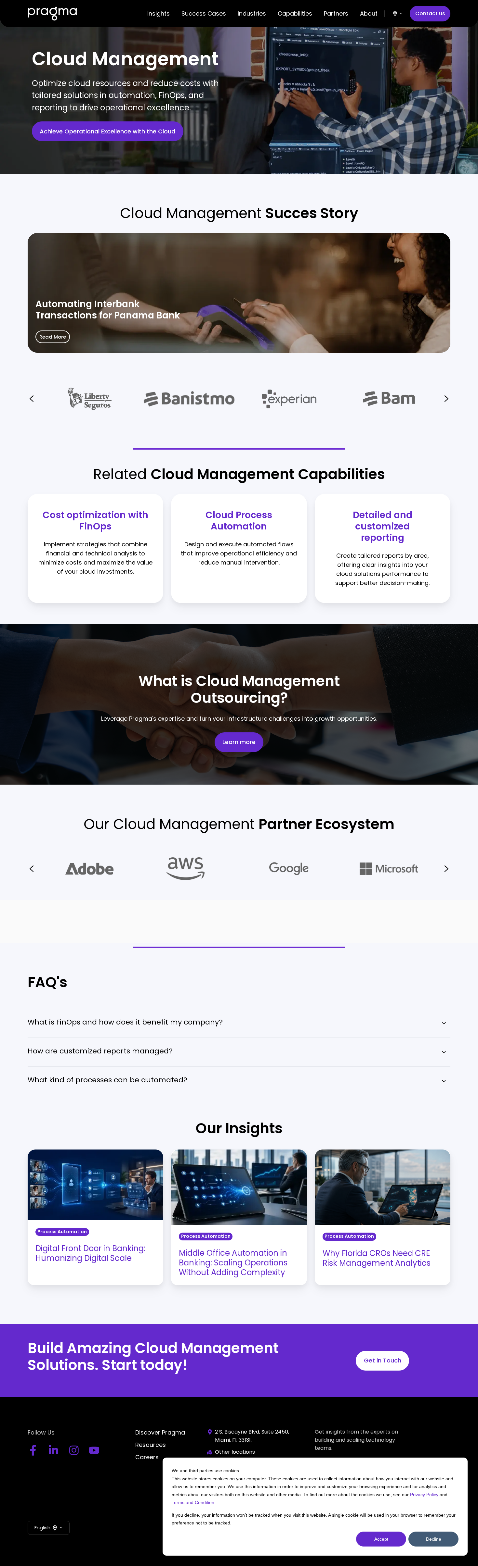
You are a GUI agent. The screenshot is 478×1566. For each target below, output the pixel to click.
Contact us (430, 13)
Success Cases (203, 13)
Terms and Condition (193, 1502)
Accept (381, 1539)
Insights (158, 13)
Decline (433, 1539)
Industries (252, 13)
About (369, 13)
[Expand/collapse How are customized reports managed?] (443, 1052)
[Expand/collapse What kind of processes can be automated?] (443, 1081)
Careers (147, 1457)
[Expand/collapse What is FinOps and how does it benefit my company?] (443, 1023)
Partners (336, 13)
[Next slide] (446, 399)
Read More (52, 336)
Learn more (239, 742)
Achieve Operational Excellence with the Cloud (107, 131)
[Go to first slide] (446, 869)
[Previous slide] (31, 399)
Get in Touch (382, 1360)
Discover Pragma (160, 1432)
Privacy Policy (424, 1494)
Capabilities (295, 13)
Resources (150, 1445)
